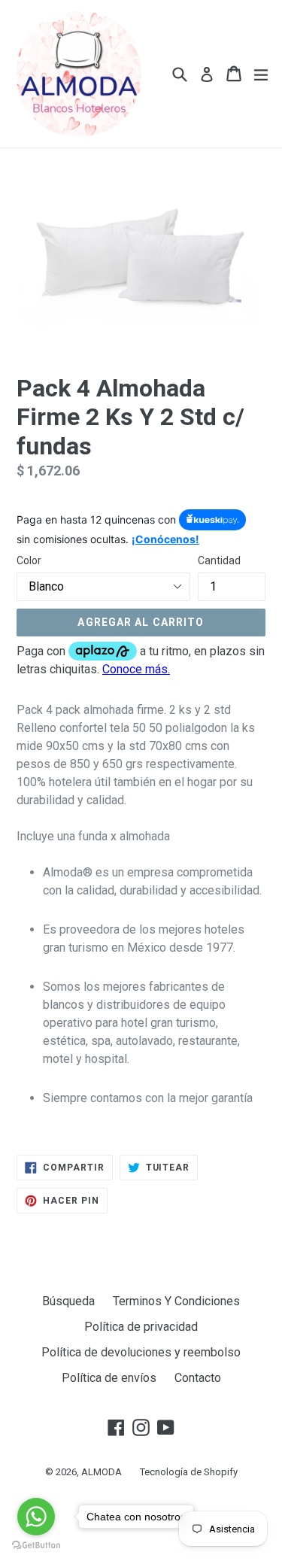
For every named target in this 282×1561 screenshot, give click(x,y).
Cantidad (219, 560)
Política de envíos (109, 1378)
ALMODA (101, 1471)
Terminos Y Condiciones (176, 1301)
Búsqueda (68, 1301)
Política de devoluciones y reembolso (141, 1352)
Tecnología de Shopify (189, 1471)
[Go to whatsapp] (36, 1516)
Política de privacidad (141, 1327)
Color (29, 560)
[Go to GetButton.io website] (36, 1545)
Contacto (197, 1378)
